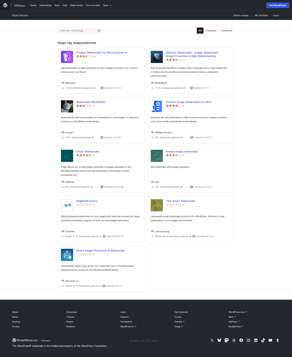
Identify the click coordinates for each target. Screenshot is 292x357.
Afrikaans (45, 340)
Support (124, 317)
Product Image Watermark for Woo (188, 102)
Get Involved (181, 312)
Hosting (16, 321)
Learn (123, 312)
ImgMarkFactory (86, 201)
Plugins (69, 321)
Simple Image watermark (182, 151)
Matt (232, 317)
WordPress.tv (128, 326)
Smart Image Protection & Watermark (100, 250)
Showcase (71, 312)
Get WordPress (277, 5)
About (15, 312)
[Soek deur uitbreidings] (99, 31)
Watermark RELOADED (90, 102)
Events (178, 317)
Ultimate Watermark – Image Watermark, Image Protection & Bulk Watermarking (192, 54)
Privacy (16, 326)
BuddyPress (236, 326)
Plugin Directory (20, 15)
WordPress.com (238, 312)
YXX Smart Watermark (180, 201)
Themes (70, 317)
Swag (179, 326)
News (15, 317)
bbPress (234, 321)
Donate (180, 321)
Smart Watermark (87, 151)
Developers (126, 321)
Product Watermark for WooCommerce (101, 52)
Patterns (70, 326)
